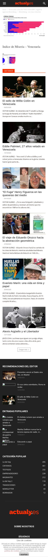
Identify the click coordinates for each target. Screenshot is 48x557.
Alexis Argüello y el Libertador (21, 331)
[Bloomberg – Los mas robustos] (24, 36)
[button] (4, 3)
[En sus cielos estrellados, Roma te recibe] (9, 387)
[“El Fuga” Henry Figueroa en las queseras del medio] (24, 178)
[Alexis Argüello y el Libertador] (24, 317)
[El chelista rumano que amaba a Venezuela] (9, 421)
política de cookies (11, 551)
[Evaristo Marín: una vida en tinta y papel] (24, 269)
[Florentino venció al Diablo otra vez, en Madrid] (9, 375)
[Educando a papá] (9, 444)
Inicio (4, 9)
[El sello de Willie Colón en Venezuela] (24, 86)
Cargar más (23, 349)
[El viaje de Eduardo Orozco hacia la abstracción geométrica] (24, 223)
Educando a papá (24, 442)
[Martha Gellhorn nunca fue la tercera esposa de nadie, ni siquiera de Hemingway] (9, 435)
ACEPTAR (24, 554)
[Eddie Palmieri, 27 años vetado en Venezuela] (24, 132)
